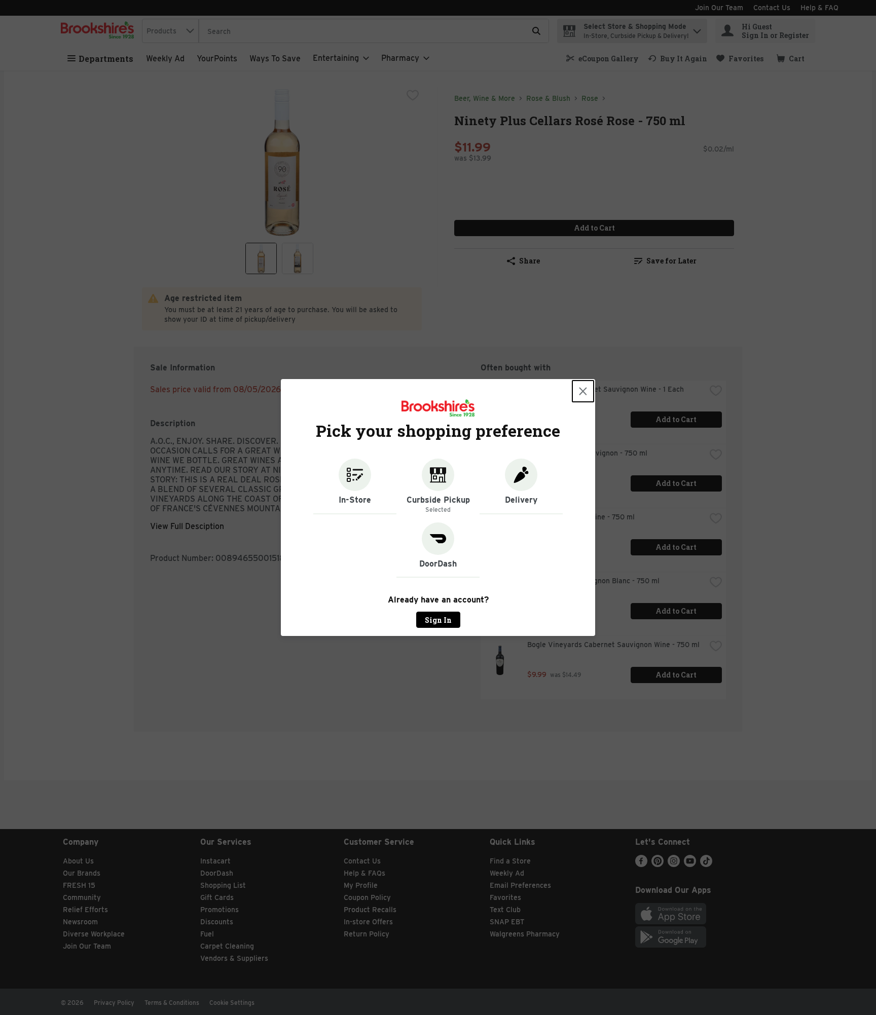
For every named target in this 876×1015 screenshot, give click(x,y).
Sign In (438, 620)
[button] (354, 486)
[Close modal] (583, 391)
